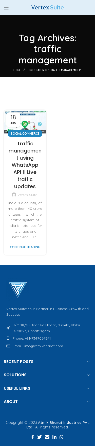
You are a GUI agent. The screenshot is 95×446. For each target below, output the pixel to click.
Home (17, 70)
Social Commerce (25, 133)
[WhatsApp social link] (61, 437)
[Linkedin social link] (54, 437)
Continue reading (25, 247)
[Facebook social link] (33, 437)
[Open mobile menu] (6, 8)
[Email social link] (47, 437)
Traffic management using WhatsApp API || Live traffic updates (25, 165)
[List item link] (47, 338)
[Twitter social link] (39, 437)
